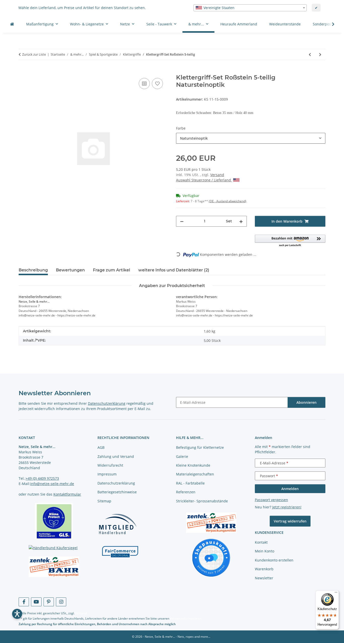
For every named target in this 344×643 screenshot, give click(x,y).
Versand (217, 174)
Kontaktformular (67, 494)
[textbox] (250, 8)
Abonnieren (306, 402)
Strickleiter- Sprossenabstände (202, 501)
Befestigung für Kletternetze (200, 447)
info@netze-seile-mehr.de (52, 483)
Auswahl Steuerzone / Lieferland (204, 180)
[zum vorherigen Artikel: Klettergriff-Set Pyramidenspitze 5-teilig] (310, 54)
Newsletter (264, 578)
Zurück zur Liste (34, 54)
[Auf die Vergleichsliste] (144, 83)
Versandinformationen (185, 618)
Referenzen (185, 492)
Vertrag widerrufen (290, 521)
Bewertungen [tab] (70, 270)
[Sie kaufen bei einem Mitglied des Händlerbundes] (117, 523)
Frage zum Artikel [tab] (111, 270)
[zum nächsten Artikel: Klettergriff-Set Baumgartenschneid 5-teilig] (320, 54)
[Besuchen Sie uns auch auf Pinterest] (49, 601)
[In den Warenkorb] (23, 71)
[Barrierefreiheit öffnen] (17, 614)
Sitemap (104, 501)
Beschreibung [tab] (33, 270)
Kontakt (261, 542)
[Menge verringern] (181, 221)
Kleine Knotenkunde (193, 465)
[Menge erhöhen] (241, 221)
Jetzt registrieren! (286, 507)
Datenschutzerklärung (106, 403)
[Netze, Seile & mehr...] (12, 24)
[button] (330, 24)
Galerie (182, 456)
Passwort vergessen (271, 499)
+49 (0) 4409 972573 (42, 478)
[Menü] (336, 593)
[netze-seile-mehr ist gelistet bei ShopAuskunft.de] (211, 557)
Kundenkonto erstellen (274, 560)
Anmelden (290, 488)
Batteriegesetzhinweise (117, 492)
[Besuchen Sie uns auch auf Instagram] (61, 601)
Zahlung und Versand (115, 456)
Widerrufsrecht (110, 465)
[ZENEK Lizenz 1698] (54, 566)
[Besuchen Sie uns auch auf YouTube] (36, 601)
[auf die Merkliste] (157, 83)
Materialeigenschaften (195, 474)
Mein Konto (264, 551)
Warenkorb (264, 569)
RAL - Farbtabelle (190, 483)
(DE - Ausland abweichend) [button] (227, 201)
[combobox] (250, 7)
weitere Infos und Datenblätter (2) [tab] (173, 270)
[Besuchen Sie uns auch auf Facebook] (24, 601)
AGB (101, 447)
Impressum (107, 474)
